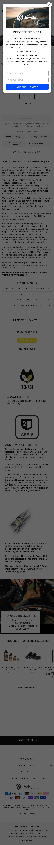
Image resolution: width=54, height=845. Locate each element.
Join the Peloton (27, 86)
